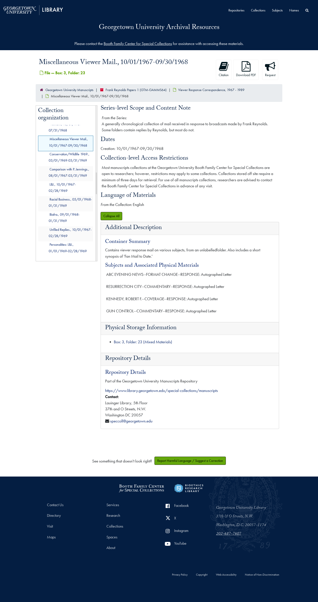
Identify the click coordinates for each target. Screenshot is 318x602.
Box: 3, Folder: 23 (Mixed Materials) (143, 342)
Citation (224, 75)
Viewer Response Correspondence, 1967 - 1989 (211, 90)
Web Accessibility (226, 574)
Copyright (201, 574)
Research (113, 515)
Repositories (236, 10)
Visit (50, 526)
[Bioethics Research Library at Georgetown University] (188, 487)
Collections (258, 10)
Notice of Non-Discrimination (262, 574)
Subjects (277, 10)
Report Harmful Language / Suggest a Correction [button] (190, 460)
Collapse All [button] (111, 216)
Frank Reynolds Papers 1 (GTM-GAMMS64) (136, 90)
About (110, 547)
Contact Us (55, 504)
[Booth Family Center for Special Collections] (141, 487)
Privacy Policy (180, 574)
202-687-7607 (228, 534)
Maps (51, 537)
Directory (54, 515)
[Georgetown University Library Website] (33, 9)
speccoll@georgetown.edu (131, 421)
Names (294, 10)
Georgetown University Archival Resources (159, 28)
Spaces (111, 537)
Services (112, 504)
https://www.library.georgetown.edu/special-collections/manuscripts (161, 390)
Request (270, 75)
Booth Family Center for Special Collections (138, 43)
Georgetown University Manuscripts (69, 90)
